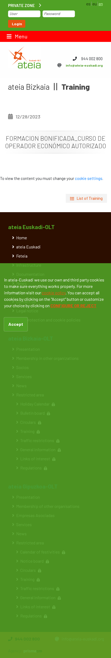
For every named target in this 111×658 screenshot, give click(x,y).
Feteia (21, 255)
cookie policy (53, 292)
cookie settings (88, 178)
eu (94, 3)
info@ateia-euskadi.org (84, 65)
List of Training (90, 198)
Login (17, 23)
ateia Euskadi (28, 246)
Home (21, 237)
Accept (15, 324)
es (88, 3)
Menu (20, 36)
